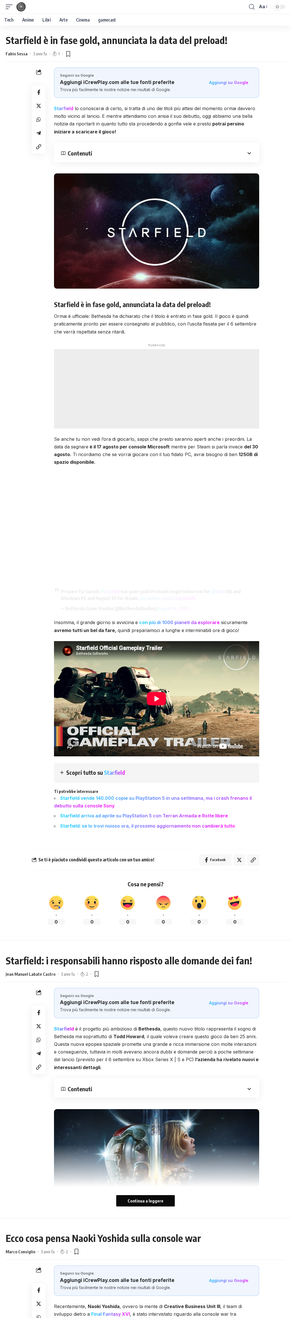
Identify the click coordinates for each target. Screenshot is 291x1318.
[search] (252, 7)
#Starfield (110, 591)
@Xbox (218, 591)
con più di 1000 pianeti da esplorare (179, 622)
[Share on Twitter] (38, 106)
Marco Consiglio (20, 1251)
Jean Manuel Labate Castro (30, 974)
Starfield (63, 108)
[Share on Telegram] (38, 133)
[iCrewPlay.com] (21, 7)
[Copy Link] (38, 147)
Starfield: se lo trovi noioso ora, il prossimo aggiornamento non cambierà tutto (147, 826)
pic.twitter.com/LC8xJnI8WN (167, 598)
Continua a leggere (145, 1200)
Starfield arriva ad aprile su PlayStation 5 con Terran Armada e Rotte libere (144, 815)
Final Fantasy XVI (110, 1314)
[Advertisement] (156, 389)
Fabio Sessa (17, 53)
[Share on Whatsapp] (38, 119)
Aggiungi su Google (228, 82)
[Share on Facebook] (38, 92)
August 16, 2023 (173, 608)
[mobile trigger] (10, 7)
